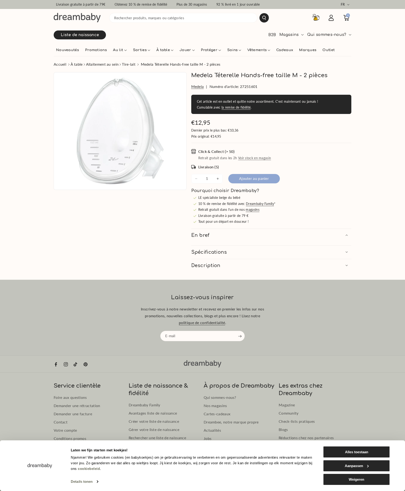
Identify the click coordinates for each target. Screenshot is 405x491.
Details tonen (82, 481)
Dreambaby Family (260, 204)
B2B (272, 35)
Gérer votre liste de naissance (154, 429)
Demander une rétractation (77, 405)
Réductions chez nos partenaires (306, 437)
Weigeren (356, 479)
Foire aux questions (70, 397)
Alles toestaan (356, 452)
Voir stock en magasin (254, 158)
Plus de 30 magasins (191, 4)
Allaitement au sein (102, 64)
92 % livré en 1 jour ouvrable (238, 4)
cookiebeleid (89, 469)
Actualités (212, 430)
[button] (120, 50)
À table (76, 64)
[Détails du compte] (331, 18)
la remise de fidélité (236, 107)
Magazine (287, 405)
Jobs (207, 438)
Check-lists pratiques (297, 421)
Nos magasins (215, 405)
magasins (252, 210)
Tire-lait (128, 64)
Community (289, 413)
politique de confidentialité (202, 322)
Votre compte (65, 430)
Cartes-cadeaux (217, 414)
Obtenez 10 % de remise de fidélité (141, 4)
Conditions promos (70, 438)
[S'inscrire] (240, 336)
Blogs (283, 429)
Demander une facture (73, 414)
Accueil (60, 64)
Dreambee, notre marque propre (231, 422)
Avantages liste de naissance (153, 413)
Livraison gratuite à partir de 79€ (80, 4)
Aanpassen (354, 466)
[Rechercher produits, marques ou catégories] (264, 18)
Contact (61, 422)
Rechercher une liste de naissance (157, 437)
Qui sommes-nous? (220, 397)
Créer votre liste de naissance (154, 421)
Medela (197, 86)
